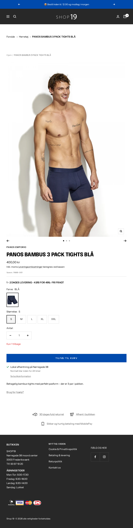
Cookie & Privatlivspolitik (63, 449)
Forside (10, 36)
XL (42, 319)
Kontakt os (55, 467)
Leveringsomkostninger (30, 266)
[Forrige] (7, 241)
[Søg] (14, 16)
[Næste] (125, 241)
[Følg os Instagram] (104, 456)
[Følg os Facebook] (95, 456)
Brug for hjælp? (15, 392)
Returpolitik (55, 461)
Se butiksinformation (20, 376)
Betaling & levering (59, 455)
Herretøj (23, 36)
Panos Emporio (16, 247)
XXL (53, 319)
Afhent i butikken (85, 414)
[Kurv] (125, 16)
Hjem (9, 55)
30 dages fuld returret (51, 414)
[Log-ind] (117, 16)
